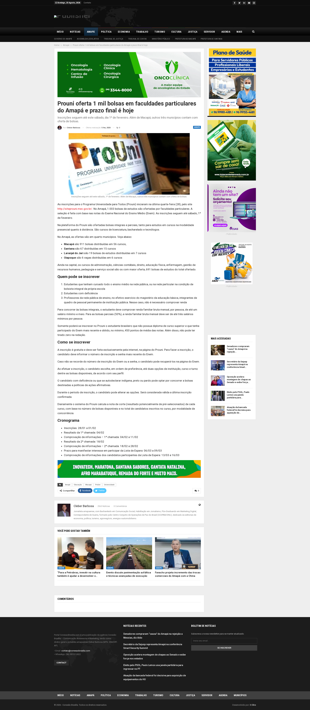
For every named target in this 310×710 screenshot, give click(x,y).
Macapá (88, 485)
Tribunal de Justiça (113, 39)
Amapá (91, 31)
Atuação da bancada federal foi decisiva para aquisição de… (238, 410)
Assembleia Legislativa (88, 39)
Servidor (209, 31)
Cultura (176, 31)
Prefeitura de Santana (211, 39)
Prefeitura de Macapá (185, 39)
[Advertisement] (197, 16)
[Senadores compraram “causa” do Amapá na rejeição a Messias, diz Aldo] (218, 350)
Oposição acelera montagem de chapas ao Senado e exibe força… (239, 379)
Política (106, 31)
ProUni (97, 485)
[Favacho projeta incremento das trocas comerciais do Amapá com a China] (178, 553)
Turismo (160, 31)
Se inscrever (224, 648)
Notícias (75, 31)
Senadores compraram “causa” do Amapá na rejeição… (238, 349)
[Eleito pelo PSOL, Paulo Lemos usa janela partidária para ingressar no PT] (218, 396)
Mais (239, 31)
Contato (87, 2)
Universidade (109, 485)
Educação (78, 485)
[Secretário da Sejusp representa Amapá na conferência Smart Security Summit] (218, 365)
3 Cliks (253, 705)
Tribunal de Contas (137, 39)
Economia (124, 31)
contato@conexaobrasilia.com (75, 651)
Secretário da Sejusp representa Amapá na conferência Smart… (237, 364)
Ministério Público (161, 39)
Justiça (192, 31)
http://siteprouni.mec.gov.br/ (74, 208)
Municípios (240, 695)
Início (60, 31)
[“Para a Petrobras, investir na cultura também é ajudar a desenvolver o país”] (80, 553)
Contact (61, 662)
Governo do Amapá (63, 39)
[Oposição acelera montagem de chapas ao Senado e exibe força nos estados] (218, 380)
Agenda (225, 31)
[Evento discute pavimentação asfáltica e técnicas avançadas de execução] (129, 553)
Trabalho (142, 31)
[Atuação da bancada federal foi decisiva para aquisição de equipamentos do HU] (218, 411)
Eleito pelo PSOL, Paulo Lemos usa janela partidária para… (238, 395)
